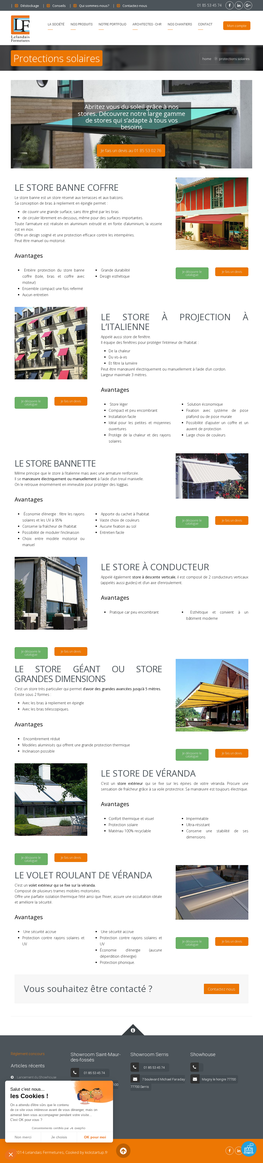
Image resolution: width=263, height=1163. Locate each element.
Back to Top (123, 1150)
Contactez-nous (135, 5)
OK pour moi (95, 1137)
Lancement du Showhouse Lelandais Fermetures (33, 1079)
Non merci (23, 1137)
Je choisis (59, 1137)
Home (206, 58)
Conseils (59, 5)
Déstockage (30, 5)
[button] (11, 1154)
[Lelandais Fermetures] (20, 28)
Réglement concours (28, 1054)
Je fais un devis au (131, 150)
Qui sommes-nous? (94, 5)
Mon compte (237, 25)
